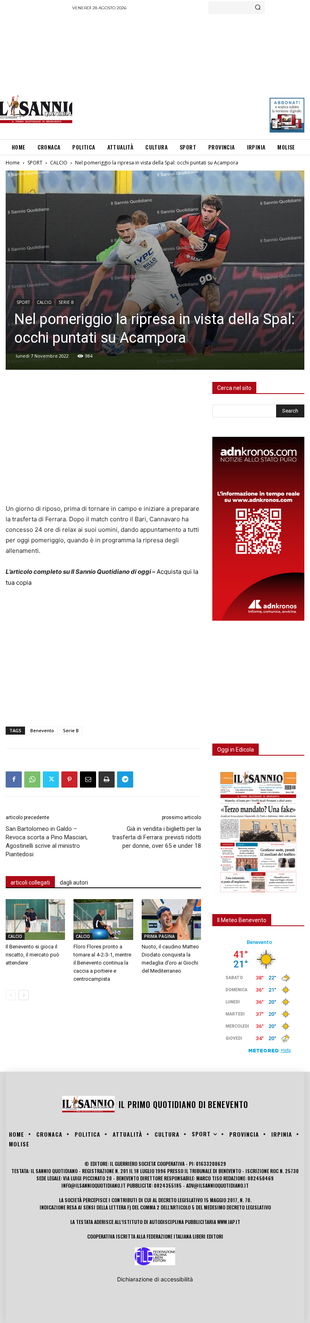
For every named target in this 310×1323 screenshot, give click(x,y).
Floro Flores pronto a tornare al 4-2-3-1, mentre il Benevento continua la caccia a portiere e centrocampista (102, 963)
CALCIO (58, 162)
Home (13, 162)
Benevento (42, 730)
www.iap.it (228, 1221)
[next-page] (24, 995)
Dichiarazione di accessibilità (155, 1279)
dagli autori (74, 882)
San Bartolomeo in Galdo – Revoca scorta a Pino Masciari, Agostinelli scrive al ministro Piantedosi (47, 841)
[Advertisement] (191, 74)
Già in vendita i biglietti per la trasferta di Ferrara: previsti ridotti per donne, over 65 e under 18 (156, 837)
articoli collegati (30, 882)
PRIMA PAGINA (159, 936)
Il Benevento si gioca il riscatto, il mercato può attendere (32, 955)
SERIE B (66, 302)
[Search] (258, 7)
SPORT (34, 162)
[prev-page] (11, 995)
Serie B (71, 730)
